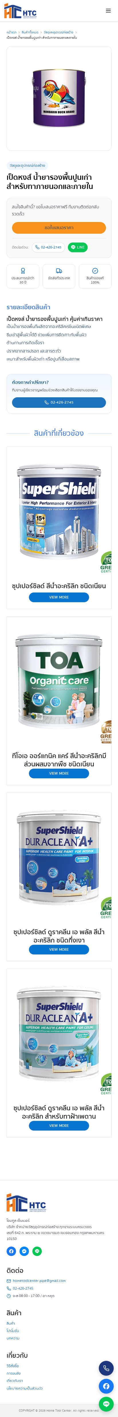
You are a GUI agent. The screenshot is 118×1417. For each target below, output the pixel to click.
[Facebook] (11, 1251)
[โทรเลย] (106, 1368)
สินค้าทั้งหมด (30, 32)
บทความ (13, 1338)
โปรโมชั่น (13, 1331)
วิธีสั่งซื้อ (13, 1366)
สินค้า (11, 1323)
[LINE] (37, 1251)
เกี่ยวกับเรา (15, 1381)
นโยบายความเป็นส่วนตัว (25, 1388)
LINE (80, 247)
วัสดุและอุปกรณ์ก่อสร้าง (58, 32)
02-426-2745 (51, 247)
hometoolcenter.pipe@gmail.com (39, 1281)
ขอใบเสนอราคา (59, 227)
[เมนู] (108, 10)
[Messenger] (24, 1251)
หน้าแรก (12, 32)
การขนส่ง (14, 1373)
